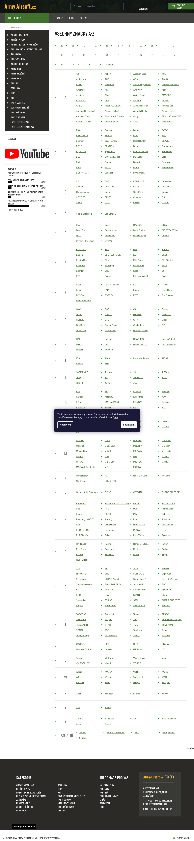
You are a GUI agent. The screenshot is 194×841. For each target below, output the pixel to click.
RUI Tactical (81, 560)
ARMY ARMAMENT (171, 116)
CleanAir (80, 186)
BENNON (109, 146)
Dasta (107, 225)
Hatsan (108, 339)
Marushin (137, 446)
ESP (164, 271)
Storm (164, 595)
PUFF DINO (82, 535)
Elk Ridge (109, 265)
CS (163, 197)
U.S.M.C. (80, 644)
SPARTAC (110, 589)
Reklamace (105, 803)
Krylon (108, 407)
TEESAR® (81, 619)
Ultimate (165, 644)
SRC (78, 595)
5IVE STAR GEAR (115, 732)
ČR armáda (110, 214)
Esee (135, 271)
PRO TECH (167, 524)
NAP (107, 475)
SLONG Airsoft (112, 579)
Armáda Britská (140, 105)
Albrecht (108, 95)
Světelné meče (18, 117)
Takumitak (109, 614)
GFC (107, 320)
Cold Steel (109, 186)
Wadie (79, 672)
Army (135, 116)
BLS (78, 157)
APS (107, 100)
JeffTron (165, 372)
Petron (79, 514)
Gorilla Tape (138, 325)
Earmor (165, 249)
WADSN (109, 672)
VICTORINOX (83, 663)
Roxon (136, 554)
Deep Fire (80, 230)
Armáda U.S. (168, 111)
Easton (79, 255)
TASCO (165, 614)
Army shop (16, 68)
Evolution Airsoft (140, 276)
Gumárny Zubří (140, 330)
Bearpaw (80, 141)
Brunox (108, 167)
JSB (135, 383)
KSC (164, 407)
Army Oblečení (18, 73)
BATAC (165, 130)
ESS (78, 276)
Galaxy (165, 309)
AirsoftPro (80, 90)
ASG (135, 121)
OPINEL (109, 492)
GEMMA (137, 314)
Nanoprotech (82, 475)
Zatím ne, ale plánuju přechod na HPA (25, 186)
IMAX (107, 358)
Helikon (79, 344)
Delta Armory (111, 230)
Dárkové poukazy (19, 112)
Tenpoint (108, 619)
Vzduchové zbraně (20, 107)
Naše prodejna (107, 785)
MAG (107, 440)
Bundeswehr (167, 167)
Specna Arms (139, 589)
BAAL (79, 130)
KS (134, 407)
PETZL (108, 514)
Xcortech (109, 693)
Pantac (136, 503)
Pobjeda (165, 514)
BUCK (136, 167)
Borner (108, 162)
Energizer (80, 271)
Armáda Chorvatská (85, 111)
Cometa (108, 192)
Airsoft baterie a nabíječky (24, 44)
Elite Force (138, 260)
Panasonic (81, 503)
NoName (166, 475)
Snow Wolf (138, 584)
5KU (137, 732)
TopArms (137, 630)
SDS (135, 568)
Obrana (14, 83)
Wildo (107, 682)
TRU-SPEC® (111, 635)
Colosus (165, 186)
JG (106, 377)
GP (163, 325)
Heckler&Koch (168, 339)
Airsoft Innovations (170, 84)
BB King (108, 135)
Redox (165, 549)
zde (116, 417)
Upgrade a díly (18, 59)
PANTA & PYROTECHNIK (117, 503)
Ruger (164, 554)
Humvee (109, 349)
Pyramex (166, 535)
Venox (165, 658)
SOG (164, 584)
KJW (164, 397)
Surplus (79, 605)
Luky (13, 93)
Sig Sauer (166, 573)
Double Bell (110, 235)
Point (135, 519)
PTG (164, 530)
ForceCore (167, 290)
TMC (135, 625)
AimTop (79, 84)
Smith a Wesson (84, 584)
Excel (164, 276)
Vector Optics (139, 658)
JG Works (138, 377)
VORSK (137, 663)
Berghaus (137, 146)
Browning (166, 162)
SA (106, 568)
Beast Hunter (139, 141)
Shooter (165, 568)
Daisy (79, 225)
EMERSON (138, 265)
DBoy (164, 225)
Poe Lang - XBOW (84, 519)
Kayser (79, 397)
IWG (107, 363)
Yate (78, 707)
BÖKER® (137, 157)
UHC (135, 644)
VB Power (109, 658)
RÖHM (79, 554)
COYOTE (80, 197)
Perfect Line (167, 508)
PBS (78, 508)
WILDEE (80, 682)
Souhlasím (129, 425)
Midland (165, 456)
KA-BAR (137, 391)
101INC (82, 732)
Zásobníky (16, 54)
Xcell (78, 693)
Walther (136, 672)
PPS (78, 524)
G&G (78, 309)
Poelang (108, 519)
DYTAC (108, 241)
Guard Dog (81, 330)
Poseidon (166, 519)
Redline (136, 549)
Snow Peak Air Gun (114, 584)
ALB (164, 90)
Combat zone (82, 192)
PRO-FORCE (82, 530)
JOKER (108, 383)
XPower (165, 693)
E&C (107, 249)
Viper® (108, 663)
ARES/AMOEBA (112, 105)
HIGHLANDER (140, 344)
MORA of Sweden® (85, 467)
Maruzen (166, 446)
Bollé (164, 157)
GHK (135, 320)
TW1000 (166, 635)
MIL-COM (109, 462)
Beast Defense (112, 141)
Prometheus (110, 530)
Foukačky (15, 88)
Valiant (79, 658)
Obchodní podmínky (109, 796)
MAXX (108, 451)
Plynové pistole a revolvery (71, 796)
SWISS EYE (139, 605)
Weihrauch (138, 677)
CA (77, 181)
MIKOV (79, 462)
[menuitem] (59, 18)
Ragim (108, 544)
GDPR (102, 806)
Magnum (137, 440)
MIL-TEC (137, 462)
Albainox (80, 95)
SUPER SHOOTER (171, 600)
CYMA (136, 202)
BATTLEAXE (82, 135)
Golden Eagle (111, 325)
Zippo (78, 724)
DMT (78, 235)
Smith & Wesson (169, 579)
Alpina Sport (139, 95)
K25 (78, 391)
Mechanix (166, 451)
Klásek (79, 402)
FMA (107, 290)
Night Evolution (140, 475)
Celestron (166, 181)
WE (78, 677)
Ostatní (109, 64)
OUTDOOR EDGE (171, 492)
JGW (164, 377)
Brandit (136, 162)
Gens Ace (166, 314)
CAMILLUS (138, 181)
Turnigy (136, 635)
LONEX (165, 426)
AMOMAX (81, 100)
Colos (136, 186)
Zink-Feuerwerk (169, 718)
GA (134, 309)
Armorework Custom (114, 116)
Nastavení (65, 425)
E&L (135, 249)
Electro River (82, 260)
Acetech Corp (139, 74)
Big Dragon (110, 151)
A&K (78, 74)
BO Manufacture (112, 157)
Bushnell (109, 173)
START (136, 595)
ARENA (165, 100)
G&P (107, 309)
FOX (135, 295)
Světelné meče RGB (21, 122)
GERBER (80, 320)
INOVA (165, 358)
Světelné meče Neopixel (23, 126)
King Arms (138, 397)
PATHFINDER (168, 503)
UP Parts (137, 649)
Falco (78, 284)
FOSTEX (109, 295)
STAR (107, 595)
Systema (166, 605)
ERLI (107, 271)
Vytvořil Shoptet (183, 838)
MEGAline (138, 451)
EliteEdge (80, 265)
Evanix (108, 276)
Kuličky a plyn (18, 39)
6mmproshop (169, 732)
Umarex (108, 649)
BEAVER (166, 141)
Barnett (136, 130)
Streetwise (81, 600)
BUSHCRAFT (82, 173)
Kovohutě (166, 402)
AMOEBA (166, 95)
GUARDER (110, 330)
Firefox (79, 290)
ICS (78, 358)
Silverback (81, 579)
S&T (78, 568)
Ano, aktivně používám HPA (21, 180)
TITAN (108, 625)
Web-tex (109, 677)
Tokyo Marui (167, 625)
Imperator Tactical (141, 358)
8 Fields (83, 738)
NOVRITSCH (111, 481)
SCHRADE (138, 573)
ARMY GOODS (83, 121)
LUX (78, 432)
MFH (107, 456)
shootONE (81, 573)
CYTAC (165, 202)
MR (106, 467)
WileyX (136, 682)
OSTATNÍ (137, 492)
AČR (107, 79)
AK (106, 90)
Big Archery (81, 151)
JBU (135, 372)
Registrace (143, 8)
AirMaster (109, 84)
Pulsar (108, 535)
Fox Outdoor (167, 295)
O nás (102, 799)
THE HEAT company (172, 619)
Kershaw (109, 397)
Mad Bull (80, 440)
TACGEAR (81, 614)
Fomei (136, 290)
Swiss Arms (110, 605)
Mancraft (80, 446)
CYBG (79, 202)
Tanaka (136, 614)
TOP (107, 630)
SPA (78, 589)
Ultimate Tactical (83, 649)
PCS (107, 508)
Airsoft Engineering (142, 84)
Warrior (165, 672)
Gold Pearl (81, 325)
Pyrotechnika (18, 102)
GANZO (108, 314)
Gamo (79, 314)
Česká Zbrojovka (84, 214)
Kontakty (104, 788)
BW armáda (138, 173)
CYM (107, 202)
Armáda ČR (167, 105)
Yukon (108, 707)
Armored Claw (83, 116)
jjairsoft (79, 383)
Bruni (78, 167)
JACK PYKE (82, 372)
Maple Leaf (110, 446)
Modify (165, 462)
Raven (165, 544)
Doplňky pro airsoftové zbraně (26, 49)
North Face (81, 481)
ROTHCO (109, 554)
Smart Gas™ (139, 579)
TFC (135, 619)
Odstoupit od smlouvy (24, 826)
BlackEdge (167, 151)
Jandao (108, 372)
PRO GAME (139, 524)
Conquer (166, 192)
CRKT (108, 197)
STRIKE (108, 600)
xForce (136, 693)
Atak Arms (167, 121)
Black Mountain (140, 151)
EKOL (164, 255)
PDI (135, 508)
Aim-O (165, 79)
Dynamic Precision (85, 241)
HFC (107, 344)
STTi (135, 600)
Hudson (79, 349)
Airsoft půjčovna (19, 64)
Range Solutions (141, 544)
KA (106, 391)
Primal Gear (110, 524)
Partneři (104, 792)
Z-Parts (79, 718)
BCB (135, 135)
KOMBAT (137, 402)
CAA (107, 181)
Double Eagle (139, 235)
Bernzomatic (168, 146)
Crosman (137, 197)
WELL (164, 677)
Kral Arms (80, 407)
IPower (79, 363)
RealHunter (110, 549)
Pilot (135, 514)
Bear (164, 135)
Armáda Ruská (140, 111)
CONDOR (138, 192)
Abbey (108, 74)
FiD (135, 284)
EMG (164, 265)
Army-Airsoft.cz (112, 121)
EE (134, 255)
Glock (164, 320)
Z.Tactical (109, 718)
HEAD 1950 (138, 339)
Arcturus (137, 100)
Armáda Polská (112, 111)
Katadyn (165, 391)
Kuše (13, 97)
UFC (107, 644)
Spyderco (166, 589)
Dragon (165, 235)
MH (135, 456)
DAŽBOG (137, 225)
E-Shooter (81, 249)
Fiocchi (165, 284)
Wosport (166, 682)
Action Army (82, 79)
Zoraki (108, 724)
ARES (79, 105)
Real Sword (81, 549)
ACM (164, 74)
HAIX (78, 339)
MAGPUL (166, 440)
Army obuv (16, 78)
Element (108, 260)
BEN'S (79, 146)
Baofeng (108, 130)
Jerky (78, 377)
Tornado (165, 630)
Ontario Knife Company (87, 492)
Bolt (78, 162)
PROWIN (137, 530)
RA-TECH (81, 544)
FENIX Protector (112, 284)
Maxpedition (81, 451)
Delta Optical (139, 230)
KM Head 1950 (112, 402)
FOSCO (80, 295)
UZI (163, 649)
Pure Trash (138, 535)
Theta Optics (82, 625)
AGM (135, 79)
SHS (107, 573)
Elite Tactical (167, 260)
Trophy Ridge (82, 635)
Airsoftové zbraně (20, 34)
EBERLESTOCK (113, 255)
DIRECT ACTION (170, 230)
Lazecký (166, 421)
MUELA (137, 467)
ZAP (135, 718)
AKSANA (137, 90)
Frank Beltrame (83, 300)
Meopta (79, 456)
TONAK (80, 630)
